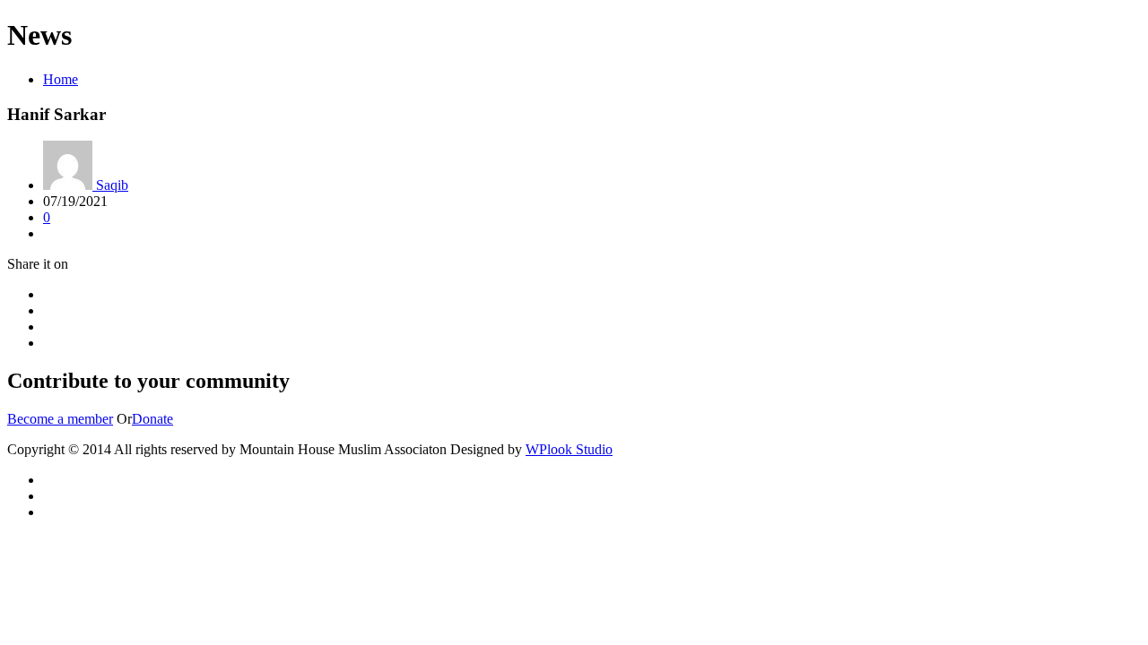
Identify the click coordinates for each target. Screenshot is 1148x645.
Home (60, 79)
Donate (152, 418)
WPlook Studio (569, 449)
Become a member (60, 418)
